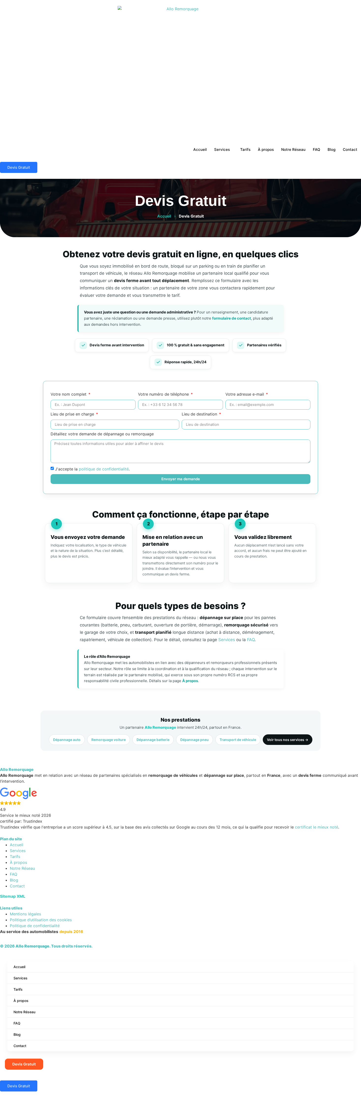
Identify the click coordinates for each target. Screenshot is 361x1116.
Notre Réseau (293, 149)
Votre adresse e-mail (245, 394)
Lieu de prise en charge (73, 414)
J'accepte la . (92, 468)
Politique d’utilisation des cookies (41, 919)
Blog (331, 149)
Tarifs (245, 149)
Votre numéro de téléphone (164, 394)
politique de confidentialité (104, 468)
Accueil (200, 149)
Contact (350, 149)
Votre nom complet (69, 394)
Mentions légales (25, 913)
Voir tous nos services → (287, 740)
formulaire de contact (231, 318)
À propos (266, 149)
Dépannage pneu (194, 740)
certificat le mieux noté (316, 827)
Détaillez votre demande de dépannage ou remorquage (102, 434)
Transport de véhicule (238, 740)
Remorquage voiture (108, 740)
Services (222, 149)
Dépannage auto (67, 740)
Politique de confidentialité (35, 925)
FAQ (316, 149)
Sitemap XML (12, 896)
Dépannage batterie (153, 740)
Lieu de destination (200, 414)
